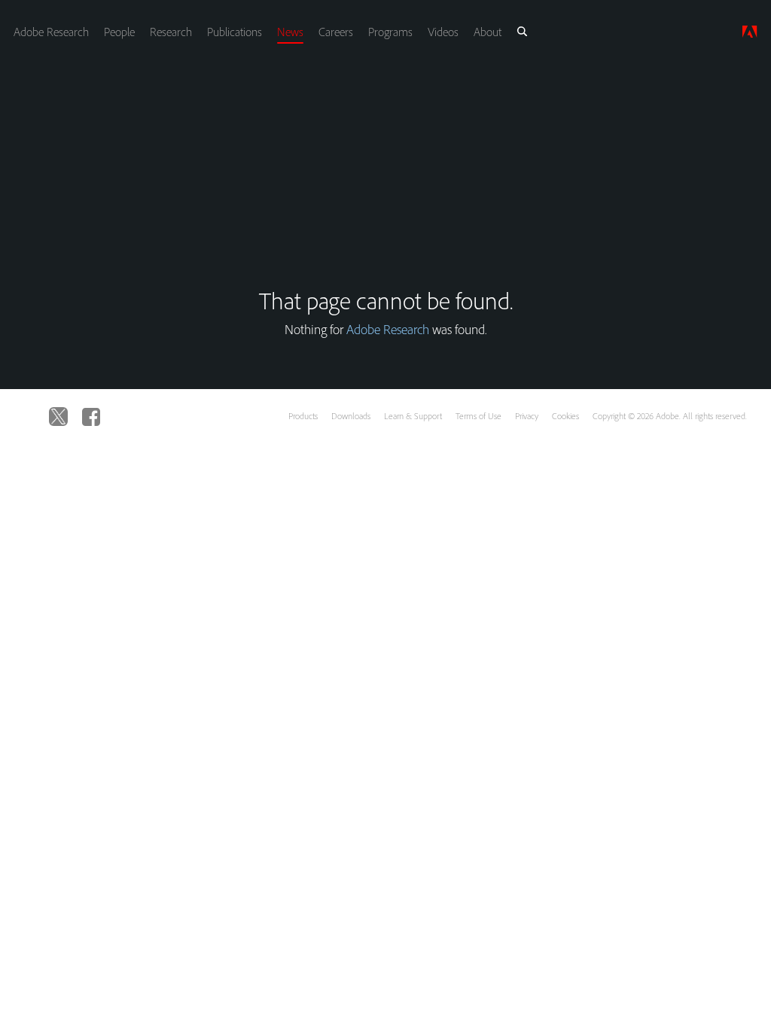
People (119, 31)
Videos (443, 31)
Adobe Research (51, 31)
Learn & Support (413, 415)
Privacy (526, 415)
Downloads (350, 415)
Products (303, 415)
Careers (335, 31)
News (290, 31)
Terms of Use (478, 415)
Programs (390, 31)
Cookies (565, 415)
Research (171, 31)
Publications (234, 31)
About (487, 31)
